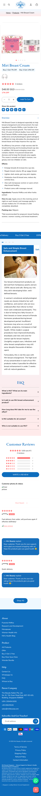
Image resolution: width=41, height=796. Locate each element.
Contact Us (6, 671)
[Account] (31, 4)
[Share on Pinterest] (11, 109)
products (17, 773)
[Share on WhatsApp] (15, 109)
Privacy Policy (20, 750)
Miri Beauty (17, 741)
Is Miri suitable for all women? (14, 419)
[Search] (8, 4)
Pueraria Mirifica (8, 623)
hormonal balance (21, 770)
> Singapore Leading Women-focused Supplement (15, 785)
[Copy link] (24, 109)
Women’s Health (32, 765)
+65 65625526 (8, 705)
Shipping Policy (20, 753)
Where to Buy (7, 681)
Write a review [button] (20, 474)
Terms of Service (20, 747)
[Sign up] (35, 721)
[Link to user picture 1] (8, 531)
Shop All (20, 600)
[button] (10, 458)
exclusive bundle (6, 779)
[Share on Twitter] (7, 109)
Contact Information (20, 760)
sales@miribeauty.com (10, 709)
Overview (5, 118)
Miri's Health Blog (8, 636)
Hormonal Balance (7, 767)
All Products (6, 647)
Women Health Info (9, 633)
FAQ (3, 678)
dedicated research (7, 773)
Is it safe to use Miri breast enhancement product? (18, 401)
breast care (30, 770)
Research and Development (12, 626)
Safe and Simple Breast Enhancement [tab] (15, 249)
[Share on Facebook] (3, 109)
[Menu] (4, 5)
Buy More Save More (10, 657)
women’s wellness (23, 781)
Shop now (29, 778)
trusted (14, 768)
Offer (4, 650)
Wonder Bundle (8, 660)
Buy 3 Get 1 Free (23, 235)
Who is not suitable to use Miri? (14, 426)
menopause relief (11, 770)
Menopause (6, 629)
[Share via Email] (19, 109)
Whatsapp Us (7, 675)
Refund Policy (20, 757)
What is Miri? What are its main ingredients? (14, 392)
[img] (7, 511)
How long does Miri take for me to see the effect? (18, 410)
